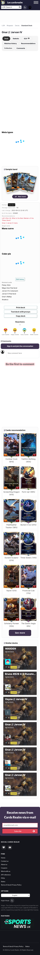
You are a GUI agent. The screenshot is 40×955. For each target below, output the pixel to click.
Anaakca (5, 299)
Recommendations (28, 43)
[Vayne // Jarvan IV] (7, 717)
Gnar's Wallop (7, 297)
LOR (3, 25)
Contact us (4, 861)
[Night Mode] (25, 7)
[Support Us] (4, 847)
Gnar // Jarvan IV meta (9, 223)
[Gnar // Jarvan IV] (7, 743)
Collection (8, 48)
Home (3, 858)
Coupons (4, 868)
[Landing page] (3, 2)
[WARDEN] (7, 667)
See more (20, 632)
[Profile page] (30, 7)
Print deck (20, 307)
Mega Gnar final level (9, 288)
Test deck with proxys (20, 312)
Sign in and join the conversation (20, 346)
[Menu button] (36, 4)
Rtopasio (10, 25)
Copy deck (20, 316)
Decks (17, 25)
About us (4, 864)
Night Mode (5, 900)
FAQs (3, 878)
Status (3, 881)
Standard (11, 205)
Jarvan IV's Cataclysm (10, 291)
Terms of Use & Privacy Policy (11, 885)
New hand (22, 196)
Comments (21, 48)
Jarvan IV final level (9, 294)
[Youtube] (10, 847)
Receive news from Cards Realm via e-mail (20, 815)
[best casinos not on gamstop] (17, 923)
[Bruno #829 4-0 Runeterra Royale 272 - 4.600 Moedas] (7, 692)
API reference (6, 875)
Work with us (5, 871)
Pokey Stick (6, 285)
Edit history (20, 279)
